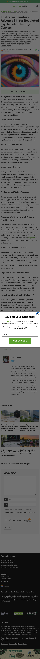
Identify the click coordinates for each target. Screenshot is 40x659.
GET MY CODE (20, 341)
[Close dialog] (37, 313)
